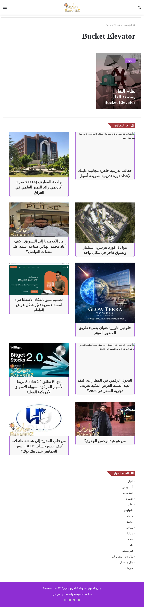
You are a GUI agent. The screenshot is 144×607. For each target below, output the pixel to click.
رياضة (130, 522)
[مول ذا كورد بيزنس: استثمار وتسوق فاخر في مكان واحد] (105, 222)
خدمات (129, 516)
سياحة (129, 527)
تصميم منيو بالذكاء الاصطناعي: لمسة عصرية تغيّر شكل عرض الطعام (39, 305)
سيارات (129, 533)
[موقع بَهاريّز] (72, 7)
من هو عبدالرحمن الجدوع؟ (105, 441)
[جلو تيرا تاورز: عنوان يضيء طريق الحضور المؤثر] (105, 293)
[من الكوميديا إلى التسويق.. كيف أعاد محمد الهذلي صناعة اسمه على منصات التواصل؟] (39, 219)
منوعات (129, 568)
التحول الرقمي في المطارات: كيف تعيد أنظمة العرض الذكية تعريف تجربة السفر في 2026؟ (105, 385)
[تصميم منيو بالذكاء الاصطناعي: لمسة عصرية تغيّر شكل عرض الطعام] (39, 279)
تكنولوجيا (128, 510)
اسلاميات (128, 493)
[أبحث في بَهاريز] (139, 8)
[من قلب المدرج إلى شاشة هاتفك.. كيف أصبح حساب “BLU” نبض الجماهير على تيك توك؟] (39, 419)
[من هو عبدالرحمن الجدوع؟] (105, 419)
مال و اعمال (126, 562)
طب (130, 545)
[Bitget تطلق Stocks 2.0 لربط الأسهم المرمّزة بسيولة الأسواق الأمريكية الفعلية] (39, 360)
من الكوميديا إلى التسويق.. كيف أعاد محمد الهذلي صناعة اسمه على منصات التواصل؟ (39, 246)
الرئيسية (128, 25)
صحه (130, 539)
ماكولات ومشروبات (122, 556)
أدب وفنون (127, 487)
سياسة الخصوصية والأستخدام (77, 594)
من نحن (56, 594)
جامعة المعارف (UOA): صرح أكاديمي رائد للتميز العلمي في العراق (39, 187)
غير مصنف (127, 550)
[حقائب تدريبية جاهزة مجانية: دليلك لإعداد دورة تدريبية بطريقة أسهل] (105, 149)
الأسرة (129, 498)
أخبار (130, 481)
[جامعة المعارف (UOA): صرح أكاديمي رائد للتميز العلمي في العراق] (39, 154)
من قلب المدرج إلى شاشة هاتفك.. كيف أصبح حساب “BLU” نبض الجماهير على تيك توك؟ (39, 446)
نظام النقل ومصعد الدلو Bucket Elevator (120, 97)
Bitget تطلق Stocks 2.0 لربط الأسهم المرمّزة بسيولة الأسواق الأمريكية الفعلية (39, 387)
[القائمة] (5, 8)
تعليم (130, 504)
